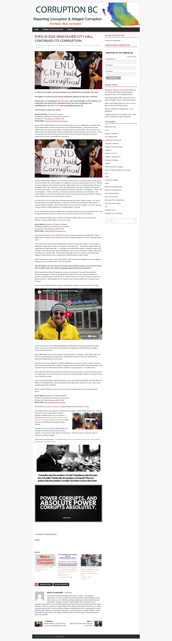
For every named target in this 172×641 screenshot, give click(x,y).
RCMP (107, 183)
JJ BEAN (107, 163)
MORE (70, 29)
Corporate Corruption (112, 143)
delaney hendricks (61, 584)
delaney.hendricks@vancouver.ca (56, 121)
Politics (90, 45)
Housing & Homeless (111, 160)
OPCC (107, 173)
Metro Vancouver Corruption (80, 45)
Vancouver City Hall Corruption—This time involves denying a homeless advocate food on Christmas (67, 570)
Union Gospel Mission (112, 193)
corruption (68, 45)
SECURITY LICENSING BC (113, 190)
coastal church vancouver (113, 140)
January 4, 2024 (42, 45)
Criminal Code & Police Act (53, 29)
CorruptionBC (53, 45)
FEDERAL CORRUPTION (112, 157)
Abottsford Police (110, 127)
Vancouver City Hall (111, 197)
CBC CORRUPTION (111, 137)
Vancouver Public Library (113, 203)
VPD (106, 207)
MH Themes (60, 636)
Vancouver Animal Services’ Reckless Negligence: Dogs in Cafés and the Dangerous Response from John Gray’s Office (90, 571)
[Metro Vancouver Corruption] (45, 560)
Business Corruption (111, 133)
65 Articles (68, 592)
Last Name (109, 71)
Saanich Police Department (113, 187)
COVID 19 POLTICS (111, 153)
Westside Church (110, 210)
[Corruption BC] (86, 26)
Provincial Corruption (111, 180)
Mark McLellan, (62, 101)
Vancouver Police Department (114, 200)
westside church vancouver (113, 213)
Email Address (111, 59)
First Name (109, 65)
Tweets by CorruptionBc (112, 40)
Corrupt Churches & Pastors (114, 147)
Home (36, 29)
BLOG (62, 45)
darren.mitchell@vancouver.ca (55, 231)
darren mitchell (45, 584)
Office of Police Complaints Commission (118, 170)
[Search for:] (121, 221)
